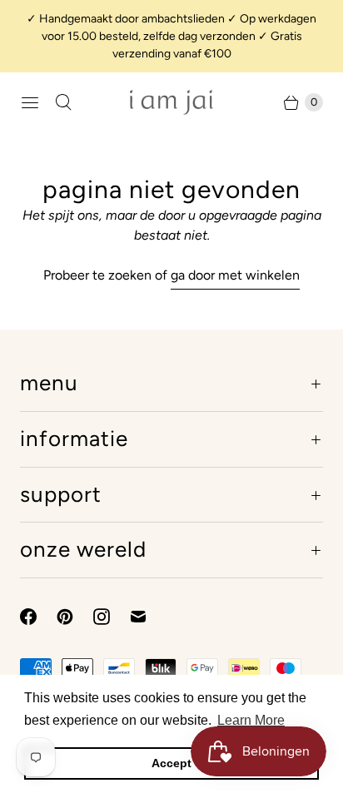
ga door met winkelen (235, 275)
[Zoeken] (63, 102)
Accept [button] (171, 763)
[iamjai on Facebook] (38, 616)
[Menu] (30, 102)
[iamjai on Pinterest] (75, 616)
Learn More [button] (251, 720)
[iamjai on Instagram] (111, 616)
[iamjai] (171, 102)
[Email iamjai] (148, 616)
